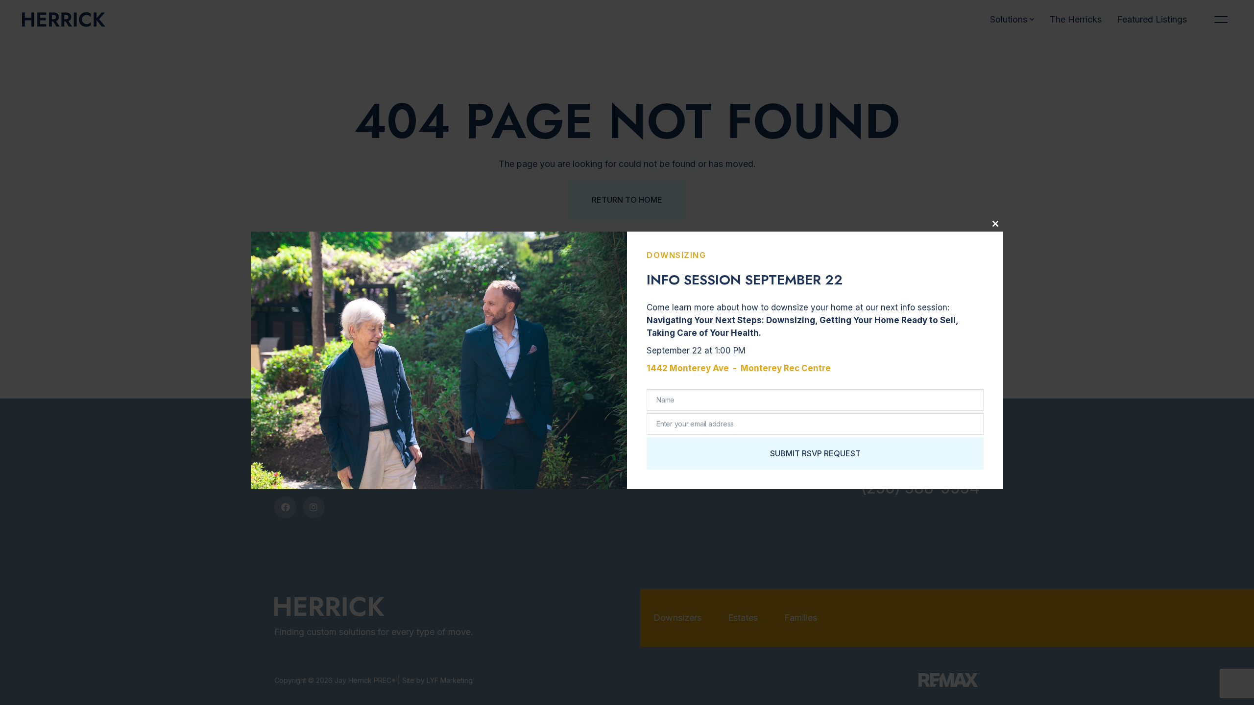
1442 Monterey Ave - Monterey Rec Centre (739, 368)
